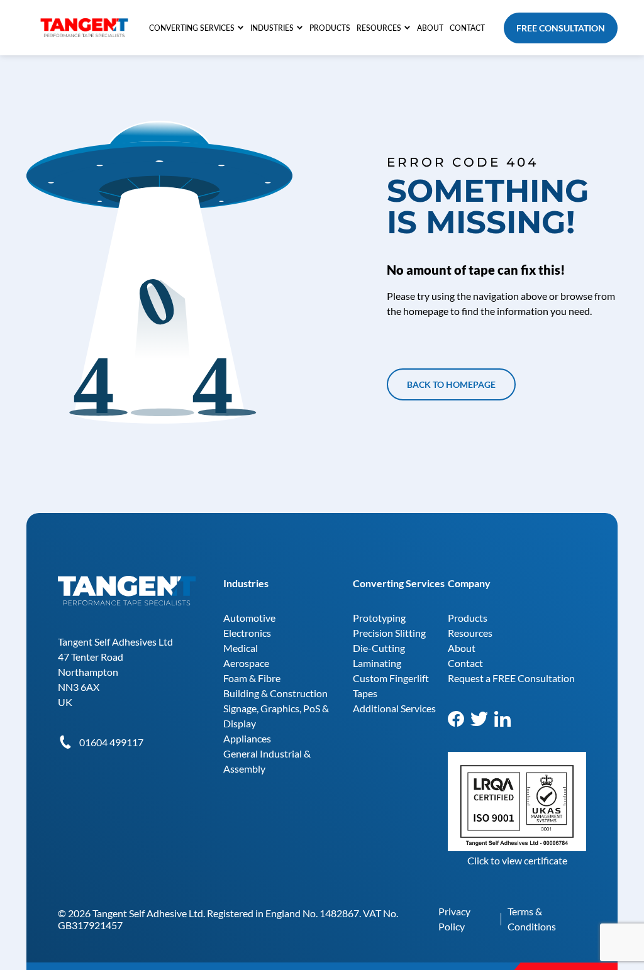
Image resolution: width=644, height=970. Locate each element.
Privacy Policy (454, 918)
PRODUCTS (329, 28)
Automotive (249, 618)
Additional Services (394, 708)
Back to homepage (451, 384)
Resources (470, 633)
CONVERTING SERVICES (192, 28)
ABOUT (430, 28)
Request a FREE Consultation (511, 678)
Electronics (247, 633)
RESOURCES (379, 28)
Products (467, 618)
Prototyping (379, 618)
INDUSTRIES (272, 28)
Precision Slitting (389, 633)
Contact (465, 663)
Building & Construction (275, 693)
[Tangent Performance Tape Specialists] (84, 24)
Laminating (377, 663)
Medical (240, 648)
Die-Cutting (379, 648)
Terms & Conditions (532, 918)
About (461, 648)
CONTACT (467, 28)
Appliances (247, 738)
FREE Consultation (560, 28)
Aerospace (246, 663)
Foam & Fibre (251, 678)
